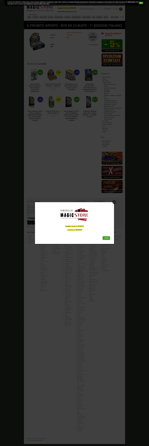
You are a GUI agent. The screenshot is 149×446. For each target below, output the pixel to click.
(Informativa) (131, 2)
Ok (141, 3)
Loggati (67, 226)
